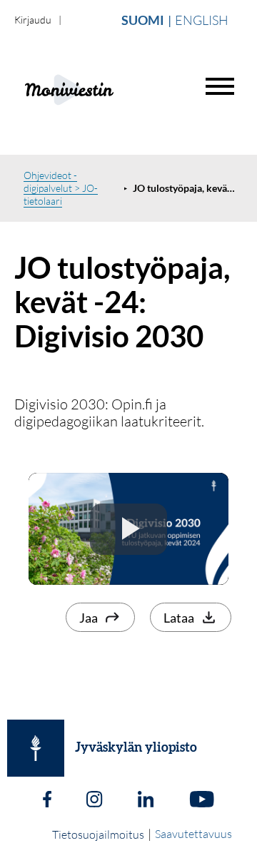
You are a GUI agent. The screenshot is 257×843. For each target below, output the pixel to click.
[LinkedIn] (145, 801)
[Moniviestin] (104, 88)
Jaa (88, 617)
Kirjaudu (32, 20)
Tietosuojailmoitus (98, 834)
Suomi (142, 20)
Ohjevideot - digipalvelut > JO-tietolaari (61, 188)
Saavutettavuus (193, 834)
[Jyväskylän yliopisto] (35, 748)
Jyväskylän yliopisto (136, 748)
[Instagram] (94, 801)
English (201, 20)
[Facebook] (47, 801)
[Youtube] (201, 801)
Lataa (178, 617)
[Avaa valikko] (220, 86)
